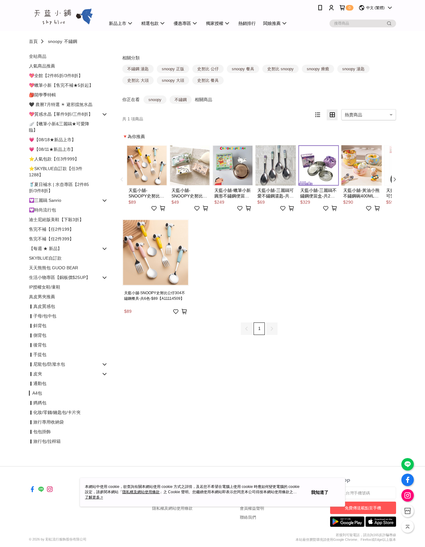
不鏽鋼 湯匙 (138, 69)
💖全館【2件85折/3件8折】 (56, 75)
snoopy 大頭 (173, 80)
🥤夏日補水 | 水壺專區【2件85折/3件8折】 (59, 187)
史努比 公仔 (208, 69)
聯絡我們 (248, 517)
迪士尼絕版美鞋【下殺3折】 (56, 219)
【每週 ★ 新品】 (45, 248)
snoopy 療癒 (318, 69)
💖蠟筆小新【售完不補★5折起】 (61, 85)
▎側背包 (37, 335)
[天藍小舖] (63, 16)
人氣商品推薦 (42, 65)
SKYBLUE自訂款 (45, 258)
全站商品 (37, 56)
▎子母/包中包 (42, 315)
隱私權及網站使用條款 (172, 508)
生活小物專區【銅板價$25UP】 (59, 277)
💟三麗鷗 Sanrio (45, 200)
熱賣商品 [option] (353, 114)
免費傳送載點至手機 (363, 508)
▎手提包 (37, 354)
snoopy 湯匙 (353, 69)
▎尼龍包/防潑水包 (47, 364)
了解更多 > (94, 497)
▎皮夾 (35, 373)
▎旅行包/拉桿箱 (45, 441)
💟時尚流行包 (42, 209)
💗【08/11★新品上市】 (52, 149)
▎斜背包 (37, 325)
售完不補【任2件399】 (51, 238)
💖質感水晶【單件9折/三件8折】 (61, 114)
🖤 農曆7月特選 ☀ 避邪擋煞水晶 (60, 104)
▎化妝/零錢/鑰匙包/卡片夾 (55, 412)
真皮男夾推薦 (42, 296)
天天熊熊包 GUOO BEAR (53, 267)
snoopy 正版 (173, 69)
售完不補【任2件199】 (51, 229)
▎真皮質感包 (42, 306)
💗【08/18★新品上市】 (52, 139)
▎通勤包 (37, 383)
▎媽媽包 (37, 402)
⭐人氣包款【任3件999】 (54, 158)
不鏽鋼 (70, 41)
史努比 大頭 (138, 80)
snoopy (55, 41)
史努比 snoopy (280, 69)
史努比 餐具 (208, 80)
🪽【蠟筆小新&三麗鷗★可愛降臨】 (59, 126)
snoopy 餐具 (243, 69)
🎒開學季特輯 (42, 94)
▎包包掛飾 (40, 431)
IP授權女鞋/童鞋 (44, 287)
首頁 (33, 41)
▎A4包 (35, 393)
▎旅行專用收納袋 (46, 422)
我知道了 (320, 492)
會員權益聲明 (252, 508)
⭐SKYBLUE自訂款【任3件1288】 (55, 171)
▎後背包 (37, 344)
